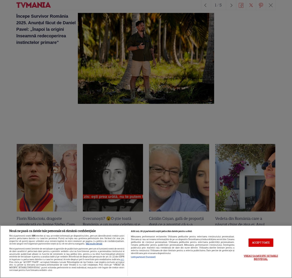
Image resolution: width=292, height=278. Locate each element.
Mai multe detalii (94, 243)
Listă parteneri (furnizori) (143, 257)
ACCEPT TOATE (261, 242)
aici (122, 259)
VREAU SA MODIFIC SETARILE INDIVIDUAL (261, 257)
